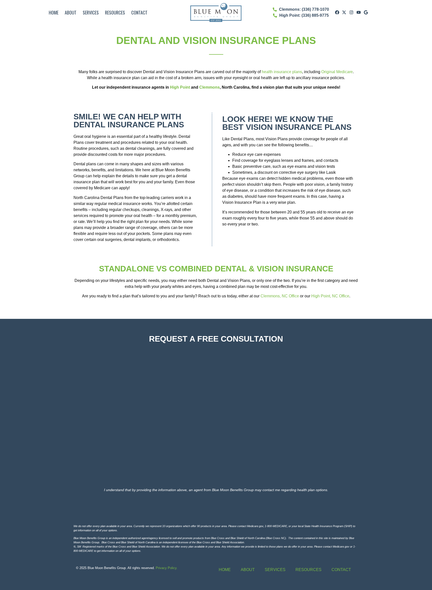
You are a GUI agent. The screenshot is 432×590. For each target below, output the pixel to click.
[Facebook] (337, 12)
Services (91, 12)
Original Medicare (337, 72)
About (70, 12)
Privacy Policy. (167, 568)
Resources (115, 12)
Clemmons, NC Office (279, 296)
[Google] (366, 12)
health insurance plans (282, 72)
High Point (180, 87)
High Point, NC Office (330, 296)
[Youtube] (359, 12)
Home (53, 12)
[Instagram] (351, 12)
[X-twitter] (344, 12)
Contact (139, 12)
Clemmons (209, 87)
